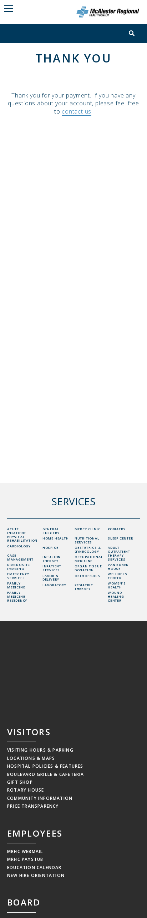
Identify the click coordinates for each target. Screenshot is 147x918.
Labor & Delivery (50, 577)
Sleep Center (120, 538)
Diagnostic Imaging (18, 566)
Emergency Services (18, 576)
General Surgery (51, 531)
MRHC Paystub (25, 859)
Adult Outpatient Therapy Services (119, 553)
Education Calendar (34, 867)
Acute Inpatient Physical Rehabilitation (22, 535)
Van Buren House (118, 566)
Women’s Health (117, 585)
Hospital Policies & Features (45, 766)
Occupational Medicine (89, 559)
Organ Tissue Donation (88, 568)
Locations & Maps (31, 758)
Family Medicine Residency (17, 596)
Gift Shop (20, 782)
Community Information (39, 798)
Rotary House (25, 790)
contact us (76, 111)
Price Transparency (33, 806)
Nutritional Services (87, 540)
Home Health (55, 538)
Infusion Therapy (51, 559)
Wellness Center (117, 576)
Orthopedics (87, 575)
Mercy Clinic (88, 529)
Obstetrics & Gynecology (88, 549)
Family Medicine (16, 585)
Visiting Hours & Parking (40, 750)
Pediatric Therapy (84, 587)
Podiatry (116, 529)
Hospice (50, 547)
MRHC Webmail (25, 851)
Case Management (20, 557)
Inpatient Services (51, 568)
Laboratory (54, 585)
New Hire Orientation (36, 875)
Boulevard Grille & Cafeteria (45, 774)
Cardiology (19, 546)
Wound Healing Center (116, 596)
